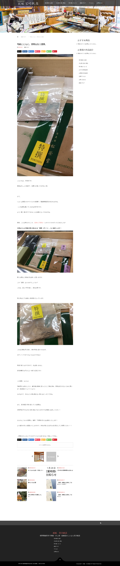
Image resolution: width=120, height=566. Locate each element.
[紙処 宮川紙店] (28, 3)
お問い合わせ (82, 79)
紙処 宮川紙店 (60, 532)
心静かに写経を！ (39, 222)
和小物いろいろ (73, 3)
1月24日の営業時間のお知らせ (65, 470)
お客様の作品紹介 (83, 73)
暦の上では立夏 (32, 482)
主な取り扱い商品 (60, 3)
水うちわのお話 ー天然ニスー (35, 470)
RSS (100, 523)
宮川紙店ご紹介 (49, 3)
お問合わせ (99, 3)
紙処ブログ (83, 3)
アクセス (91, 3)
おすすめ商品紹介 (83, 69)
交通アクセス (82, 76)
